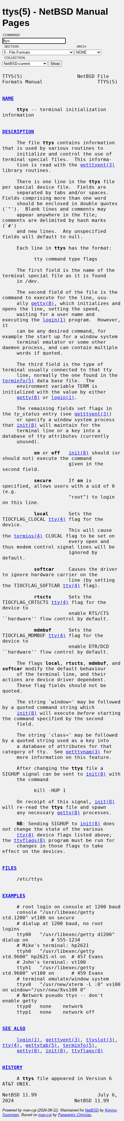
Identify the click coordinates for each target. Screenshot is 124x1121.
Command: (13, 35)
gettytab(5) (41, 1045)
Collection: (15, 57)
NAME (8, 98)
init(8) (27, 425)
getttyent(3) (97, 165)
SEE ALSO (13, 1028)
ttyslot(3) (100, 1040)
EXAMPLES (13, 896)
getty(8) (42, 303)
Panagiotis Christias (74, 1115)
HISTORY (12, 1067)
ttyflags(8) (30, 840)
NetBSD (92, 1110)
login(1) (54, 320)
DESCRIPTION (18, 131)
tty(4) (57, 519)
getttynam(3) (83, 752)
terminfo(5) (18, 380)
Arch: (84, 46)
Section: (13, 46)
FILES (9, 868)
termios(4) (28, 536)
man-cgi (45, 1115)
